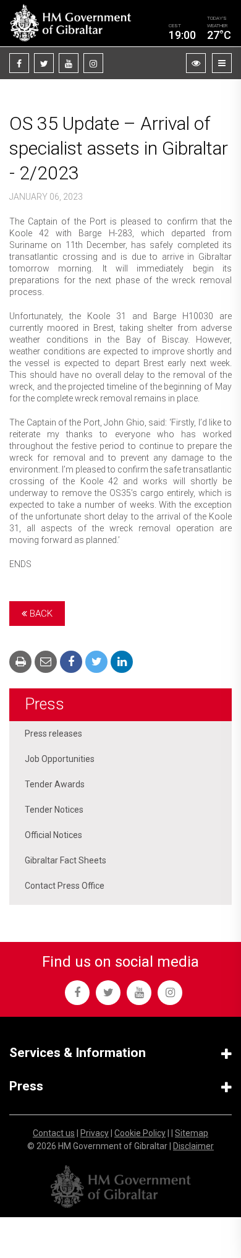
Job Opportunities (60, 759)
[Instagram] (93, 63)
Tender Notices (54, 810)
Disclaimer (193, 1146)
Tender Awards (55, 784)
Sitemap (191, 1133)
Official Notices (53, 835)
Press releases (53, 733)
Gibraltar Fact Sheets (65, 860)
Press (44, 704)
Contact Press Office (64, 886)
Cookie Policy (140, 1133)
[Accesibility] (196, 63)
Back (40, 613)
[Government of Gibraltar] (70, 23)
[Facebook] (19, 63)
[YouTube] (68, 63)
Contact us (54, 1133)
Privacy (94, 1133)
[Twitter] (44, 63)
